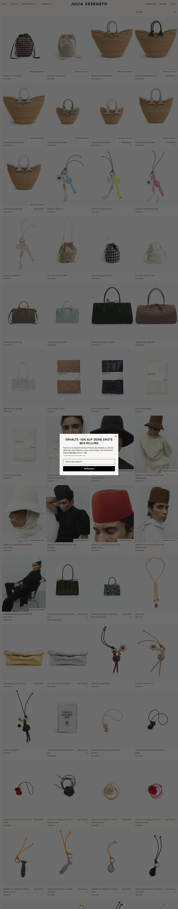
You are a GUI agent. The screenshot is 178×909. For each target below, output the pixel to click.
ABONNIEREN (89, 469)
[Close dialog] (115, 436)
